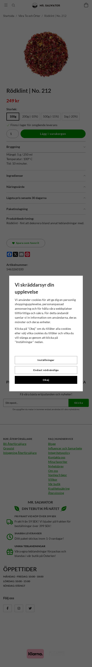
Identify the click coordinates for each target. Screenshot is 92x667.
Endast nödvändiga (46, 370)
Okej (46, 379)
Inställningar (46, 360)
